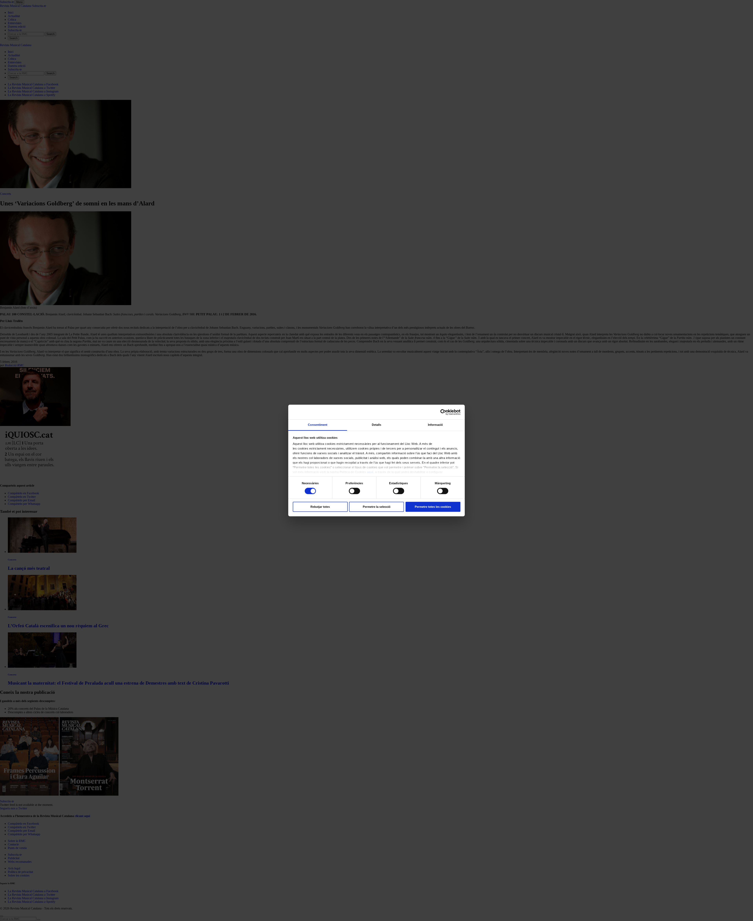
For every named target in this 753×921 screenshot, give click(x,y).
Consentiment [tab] (317, 424)
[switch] (354, 491)
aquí (370, 472)
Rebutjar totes (320, 506)
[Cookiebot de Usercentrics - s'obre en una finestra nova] (443, 412)
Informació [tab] (435, 424)
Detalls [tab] (376, 424)
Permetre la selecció (376, 506)
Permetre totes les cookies (433, 506)
